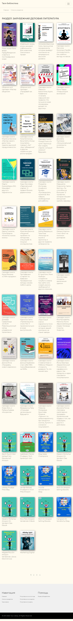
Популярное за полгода (27, 596)
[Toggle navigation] (68, 4)
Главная (6, 10)
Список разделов (17, 10)
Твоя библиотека (10, 3)
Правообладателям (44, 596)
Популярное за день (26, 602)
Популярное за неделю (27, 599)
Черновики (5, 602)
